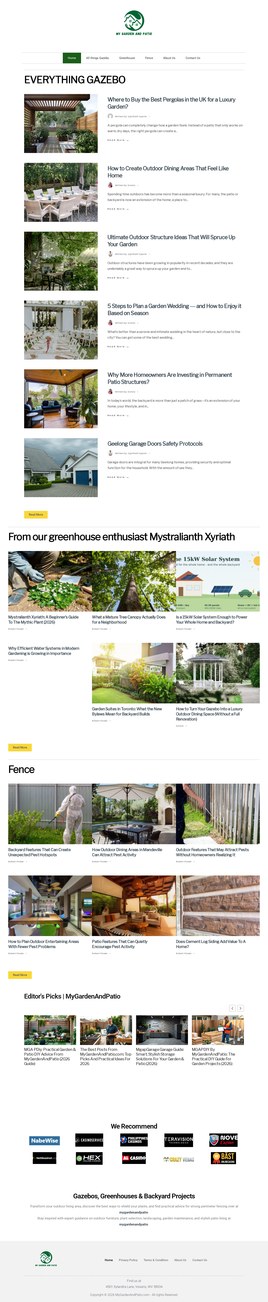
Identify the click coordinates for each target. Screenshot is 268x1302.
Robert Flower (16, 628)
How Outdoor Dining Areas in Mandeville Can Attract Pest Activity (127, 852)
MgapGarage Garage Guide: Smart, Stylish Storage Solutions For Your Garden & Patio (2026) (160, 1056)
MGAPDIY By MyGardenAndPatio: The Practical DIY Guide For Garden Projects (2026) (213, 1056)
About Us (169, 58)
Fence (149, 58)
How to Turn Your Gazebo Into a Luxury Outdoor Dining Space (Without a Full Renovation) (209, 714)
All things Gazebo (97, 58)
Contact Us (193, 58)
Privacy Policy (128, 1260)
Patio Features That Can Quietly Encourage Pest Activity (119, 944)
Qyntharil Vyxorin (137, 116)
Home (72, 58)
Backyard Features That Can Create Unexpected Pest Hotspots (39, 852)
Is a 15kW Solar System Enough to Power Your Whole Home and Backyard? (211, 620)
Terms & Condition (156, 1260)
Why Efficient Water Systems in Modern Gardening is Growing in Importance (43, 651)
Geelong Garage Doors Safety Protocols (155, 443)
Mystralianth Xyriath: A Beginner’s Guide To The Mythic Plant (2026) (43, 620)
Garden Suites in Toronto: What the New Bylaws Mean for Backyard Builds (127, 711)
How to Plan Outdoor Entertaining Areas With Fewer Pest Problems (43, 944)
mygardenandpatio (133, 1224)
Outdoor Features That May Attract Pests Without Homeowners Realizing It (212, 852)
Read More (119, 140)
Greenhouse (127, 58)
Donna (131, 185)
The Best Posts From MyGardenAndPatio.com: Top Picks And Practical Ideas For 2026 (105, 1056)
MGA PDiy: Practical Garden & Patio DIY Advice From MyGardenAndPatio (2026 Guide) (50, 1056)
